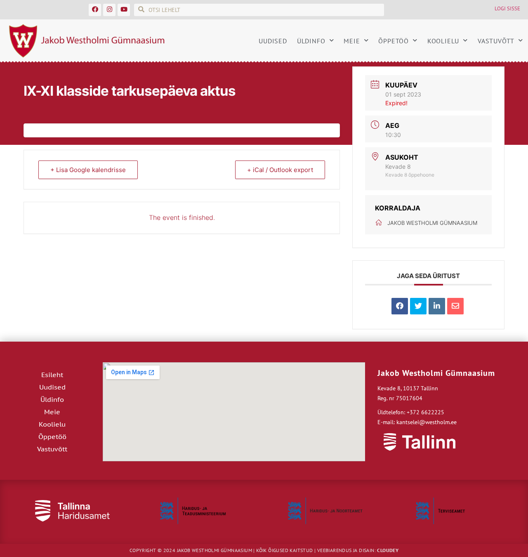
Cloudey (387, 550)
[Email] (455, 306)
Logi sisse (507, 8)
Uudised (273, 41)
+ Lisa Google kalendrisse (88, 170)
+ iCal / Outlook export (280, 170)
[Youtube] (124, 10)
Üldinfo (311, 41)
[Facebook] (95, 10)
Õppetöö (393, 41)
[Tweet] (418, 306)
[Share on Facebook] (399, 306)
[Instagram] (109, 10)
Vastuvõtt (496, 41)
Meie (352, 41)
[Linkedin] (437, 306)
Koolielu (443, 41)
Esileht (52, 375)
